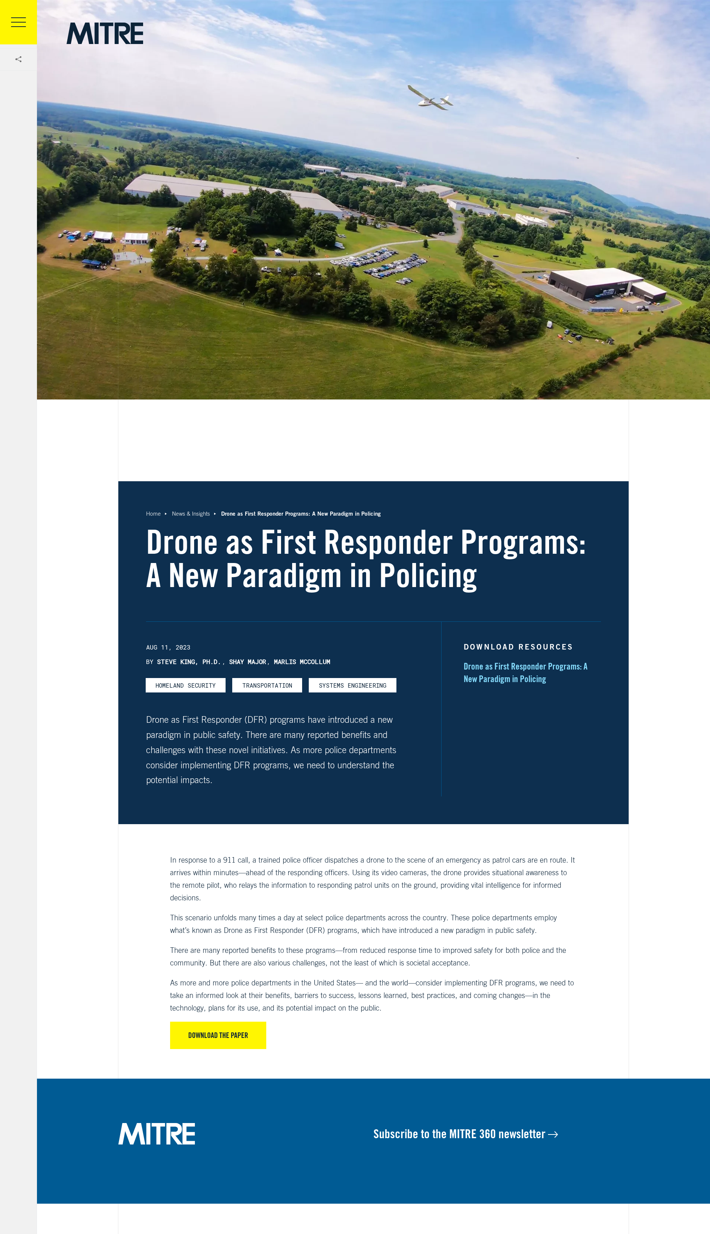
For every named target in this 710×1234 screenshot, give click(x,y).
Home (153, 513)
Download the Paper (218, 1035)
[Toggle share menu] (18, 59)
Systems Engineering (352, 685)
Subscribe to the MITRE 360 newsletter (460, 1133)
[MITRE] (105, 33)
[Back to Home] (245, 1133)
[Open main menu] (18, 22)
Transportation (267, 685)
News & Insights (191, 513)
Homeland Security (186, 685)
